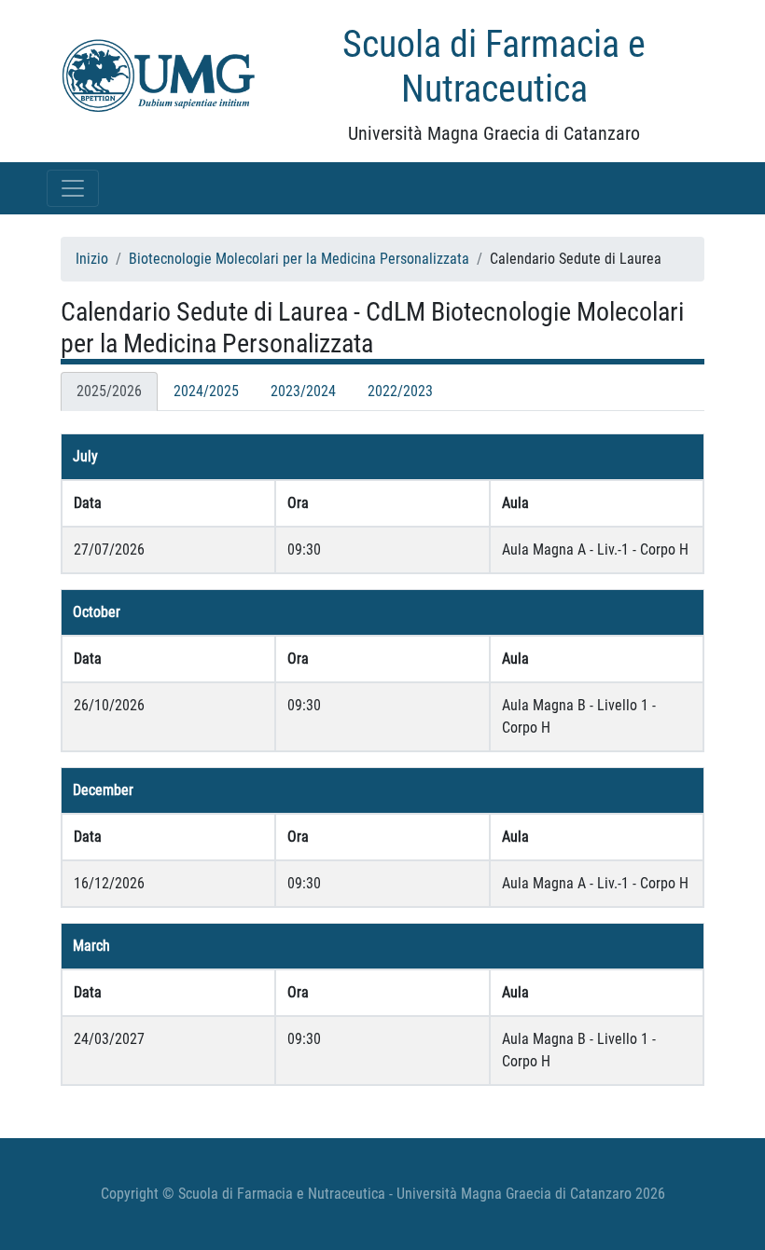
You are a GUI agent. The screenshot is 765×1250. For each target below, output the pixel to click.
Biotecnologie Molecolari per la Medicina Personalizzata (299, 259)
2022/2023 (400, 391)
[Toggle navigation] (73, 188)
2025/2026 (109, 391)
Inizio (92, 259)
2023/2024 (303, 391)
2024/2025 (206, 391)
